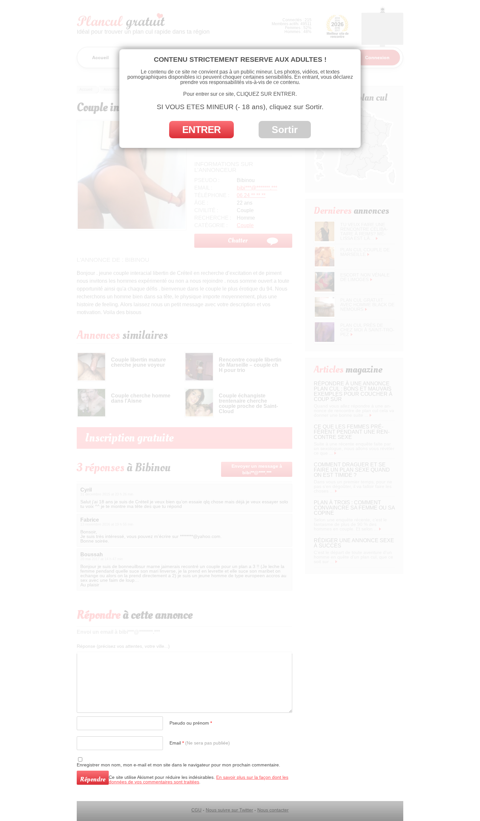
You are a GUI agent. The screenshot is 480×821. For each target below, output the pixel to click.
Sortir (285, 129)
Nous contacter (273, 810)
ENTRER (201, 129)
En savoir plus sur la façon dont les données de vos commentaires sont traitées (198, 779)
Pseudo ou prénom (190, 723)
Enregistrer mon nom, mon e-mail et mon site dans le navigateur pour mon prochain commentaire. (178, 764)
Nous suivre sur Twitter (229, 810)
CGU (196, 810)
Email (199, 743)
